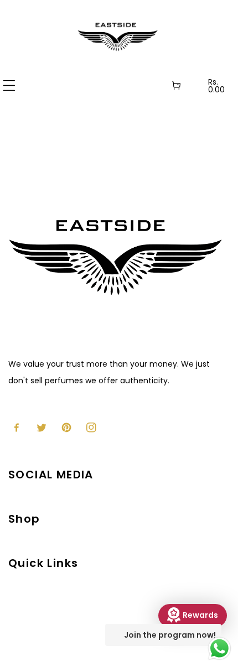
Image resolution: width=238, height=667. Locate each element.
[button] (9, 85)
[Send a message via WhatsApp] (219, 648)
